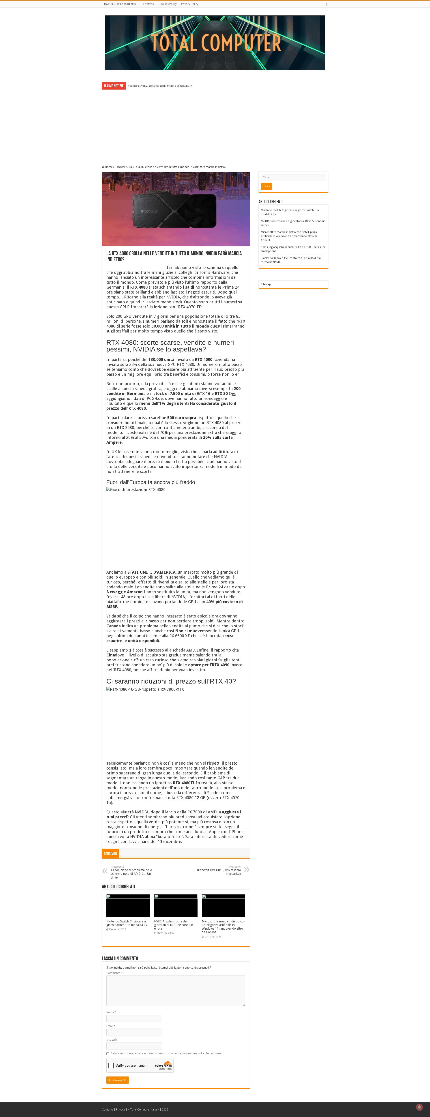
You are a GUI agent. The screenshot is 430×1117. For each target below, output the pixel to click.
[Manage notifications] (419, 1107)
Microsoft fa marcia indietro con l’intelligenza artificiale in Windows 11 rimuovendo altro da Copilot (223, 927)
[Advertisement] (215, 124)
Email (110, 1026)
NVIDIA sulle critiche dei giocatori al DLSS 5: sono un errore (173, 925)
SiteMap (266, 284)
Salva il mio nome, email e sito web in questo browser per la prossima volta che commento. (167, 1053)
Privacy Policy (189, 4)
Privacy (120, 1109)
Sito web (111, 1039)
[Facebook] (326, 4)
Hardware (121, 167)
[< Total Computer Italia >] (215, 42)
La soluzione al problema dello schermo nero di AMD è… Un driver (131, 872)
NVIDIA (173, 297)
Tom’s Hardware (214, 272)
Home (108, 167)
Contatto (148, 4)
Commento (114, 973)
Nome (111, 1012)
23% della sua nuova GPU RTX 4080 (161, 364)
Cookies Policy (168, 4)
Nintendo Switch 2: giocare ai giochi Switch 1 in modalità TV (160, 85)
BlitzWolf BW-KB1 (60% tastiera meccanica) (219, 870)
